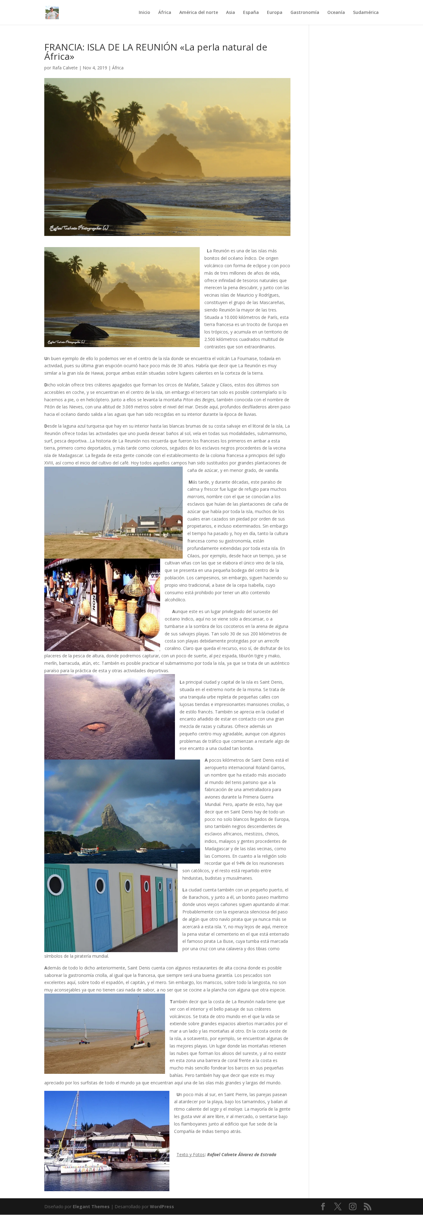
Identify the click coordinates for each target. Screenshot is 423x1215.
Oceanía (336, 12)
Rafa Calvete (65, 68)
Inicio (144, 12)
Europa (274, 12)
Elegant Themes (91, 1206)
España (251, 12)
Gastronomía (304, 12)
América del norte (198, 12)
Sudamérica (366, 12)
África (164, 12)
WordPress (162, 1206)
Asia (230, 12)
